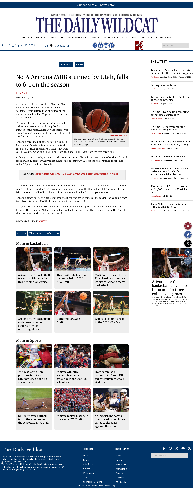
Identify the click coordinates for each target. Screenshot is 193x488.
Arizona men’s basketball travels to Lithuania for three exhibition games (172, 72)
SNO (108, 486)
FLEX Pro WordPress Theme (94, 486)
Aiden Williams (156, 119)
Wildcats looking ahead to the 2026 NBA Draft (110, 320)
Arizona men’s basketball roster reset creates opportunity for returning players (34, 324)
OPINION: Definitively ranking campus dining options (168, 128)
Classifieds (163, 37)
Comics (95, 37)
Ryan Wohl (21, 92)
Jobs (85, 477)
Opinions (110, 37)
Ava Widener (155, 160)
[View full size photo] (100, 117)
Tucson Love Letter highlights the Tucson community (170, 98)
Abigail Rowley (156, 133)
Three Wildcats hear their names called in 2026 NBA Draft (169, 205)
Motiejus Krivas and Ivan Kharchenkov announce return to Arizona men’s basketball (110, 280)
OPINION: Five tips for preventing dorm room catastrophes (170, 113)
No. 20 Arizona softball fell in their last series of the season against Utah (33, 419)
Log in (114, 486)
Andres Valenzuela (158, 148)
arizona (21, 233)
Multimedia (129, 37)
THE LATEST (159, 61)
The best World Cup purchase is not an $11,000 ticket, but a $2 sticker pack (171, 189)
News (25, 37)
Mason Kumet (156, 196)
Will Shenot (155, 77)
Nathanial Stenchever (119, 135)
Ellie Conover (156, 89)
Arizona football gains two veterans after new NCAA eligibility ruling (171, 143)
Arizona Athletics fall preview (168, 156)
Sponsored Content (92, 482)
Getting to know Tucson (164, 85)
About (145, 37)
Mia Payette (155, 104)
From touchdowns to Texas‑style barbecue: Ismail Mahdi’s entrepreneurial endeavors (169, 171)
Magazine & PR (77, 37)
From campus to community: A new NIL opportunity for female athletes (109, 377)
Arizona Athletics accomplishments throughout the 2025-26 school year (72, 377)
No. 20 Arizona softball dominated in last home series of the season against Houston (110, 421)
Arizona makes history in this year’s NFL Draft (72, 417)
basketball (66, 64)
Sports (40, 37)
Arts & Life (56, 37)
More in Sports (28, 340)
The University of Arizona (44, 233)
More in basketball (32, 243)
